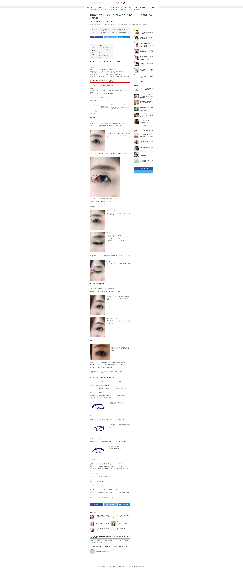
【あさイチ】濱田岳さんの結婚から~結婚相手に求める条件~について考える (146, 32)
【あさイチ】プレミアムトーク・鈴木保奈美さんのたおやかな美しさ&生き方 (146, 45)
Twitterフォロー (144, 172)
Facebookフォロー (144, 168)
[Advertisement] (121, 561)
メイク (115, 24)
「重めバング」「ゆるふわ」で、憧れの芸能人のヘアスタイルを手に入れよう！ (146, 39)
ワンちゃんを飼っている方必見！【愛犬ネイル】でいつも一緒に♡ (146, 135)
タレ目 (106, 24)
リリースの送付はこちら (131, 566)
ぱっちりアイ (93, 24)
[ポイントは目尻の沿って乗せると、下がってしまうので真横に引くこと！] (105, 176)
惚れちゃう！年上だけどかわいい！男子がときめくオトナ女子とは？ (146, 71)
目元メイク (146, 24)
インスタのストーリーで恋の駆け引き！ (146, 77)
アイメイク (100, 24)
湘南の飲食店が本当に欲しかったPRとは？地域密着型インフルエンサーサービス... (146, 102)
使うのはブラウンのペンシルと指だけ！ (100, 49)
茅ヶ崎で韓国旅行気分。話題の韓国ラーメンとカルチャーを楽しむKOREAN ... (146, 115)
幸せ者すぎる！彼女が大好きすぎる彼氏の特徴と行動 (146, 121)
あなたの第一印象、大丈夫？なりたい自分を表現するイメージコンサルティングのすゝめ (146, 58)
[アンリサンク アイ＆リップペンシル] (100, 108)
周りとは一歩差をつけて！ (97, 57)
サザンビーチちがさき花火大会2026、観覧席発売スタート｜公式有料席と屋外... (146, 96)
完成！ (93, 54)
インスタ (100, 517)
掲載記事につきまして (142, 566)
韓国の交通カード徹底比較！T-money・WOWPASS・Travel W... (146, 90)
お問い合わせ (121, 566)
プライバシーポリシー (112, 566)
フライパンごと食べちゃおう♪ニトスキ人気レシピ (146, 154)
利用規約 (104, 566)
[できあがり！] (100, 351)
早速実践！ (94, 50)
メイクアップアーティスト (123, 24)
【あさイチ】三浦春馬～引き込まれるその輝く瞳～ (146, 64)
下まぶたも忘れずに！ (96, 52)
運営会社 (98, 566)
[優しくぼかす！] (97, 270)
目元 (141, 24)
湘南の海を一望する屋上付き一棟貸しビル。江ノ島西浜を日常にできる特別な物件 (146, 109)
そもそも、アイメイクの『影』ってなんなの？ (102, 47)
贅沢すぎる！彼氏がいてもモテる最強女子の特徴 (146, 161)
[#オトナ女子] (121, 2)
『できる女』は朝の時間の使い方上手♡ (146, 142)
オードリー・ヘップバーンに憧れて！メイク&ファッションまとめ (146, 51)
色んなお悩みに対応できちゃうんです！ (100, 55)
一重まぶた (133, 24)
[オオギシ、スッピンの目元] (97, 140)
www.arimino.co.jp (94, 113)
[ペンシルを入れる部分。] (97, 220)
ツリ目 (110, 24)
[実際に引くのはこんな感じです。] (97, 242)
